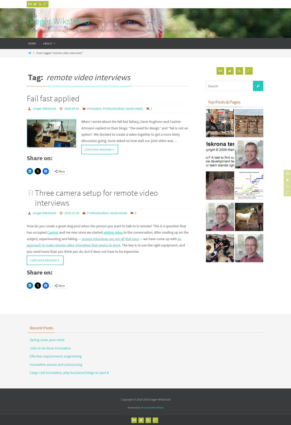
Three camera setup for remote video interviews (96, 198)
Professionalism (114, 108)
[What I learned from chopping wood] (220, 124)
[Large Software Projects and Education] (220, 249)
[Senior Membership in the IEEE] (249, 249)
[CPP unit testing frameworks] (249, 155)
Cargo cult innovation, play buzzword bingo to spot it (69, 372)
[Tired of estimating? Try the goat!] (249, 218)
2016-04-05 (72, 108)
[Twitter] (35, 4)
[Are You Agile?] (220, 155)
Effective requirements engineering (56, 356)
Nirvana (145, 407)
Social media (134, 108)
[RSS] (40, 4)
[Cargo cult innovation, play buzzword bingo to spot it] (249, 124)
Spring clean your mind (47, 340)
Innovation (94, 108)
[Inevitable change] (249, 186)
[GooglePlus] (45, 4)
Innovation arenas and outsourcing (56, 364)
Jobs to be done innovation (50, 348)
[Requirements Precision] (220, 218)
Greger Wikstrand (58, 21)
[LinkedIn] (30, 4)
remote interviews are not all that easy (110, 239)
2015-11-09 (72, 213)
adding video (113, 232)
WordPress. (158, 407)
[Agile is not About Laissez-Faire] (220, 186)
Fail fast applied (53, 98)
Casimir (52, 232)
